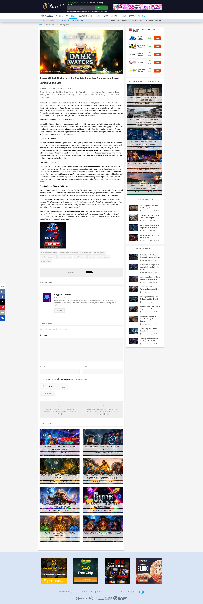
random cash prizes (48, 257)
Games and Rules (85, 16)
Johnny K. (55, 481)
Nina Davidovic (55, 510)
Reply (59, 310)
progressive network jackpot (99, 257)
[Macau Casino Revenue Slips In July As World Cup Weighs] (133, 279)
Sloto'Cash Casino (141, 46)
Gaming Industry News (110, 92)
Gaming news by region (152, 20)
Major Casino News (136, 20)
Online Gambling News (92, 95)
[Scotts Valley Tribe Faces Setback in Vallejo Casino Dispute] (133, 319)
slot (52, 166)
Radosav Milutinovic (49, 88)
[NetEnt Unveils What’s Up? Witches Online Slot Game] (103, 515)
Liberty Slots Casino (140, 38)
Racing (123, 16)
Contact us (100, 592)
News (73, 16)
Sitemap (135, 592)
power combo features (49, 252)
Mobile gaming (45, 95)
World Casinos (47, 16)
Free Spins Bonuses (59, 95)
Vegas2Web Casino (140, 70)
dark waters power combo (70, 252)
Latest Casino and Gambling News (55, 92)
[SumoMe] (2, 318)
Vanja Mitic (54, 452)
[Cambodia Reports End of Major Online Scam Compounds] (144, 106)
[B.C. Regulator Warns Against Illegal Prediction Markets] (144, 128)
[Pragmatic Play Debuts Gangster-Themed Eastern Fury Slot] (60, 429)
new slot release (65, 257)
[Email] (2, 312)
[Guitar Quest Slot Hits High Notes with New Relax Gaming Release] (103, 486)
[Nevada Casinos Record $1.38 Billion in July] (144, 151)
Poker (98, 16)
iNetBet (140, 62)
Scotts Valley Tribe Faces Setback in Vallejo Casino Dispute (148, 319)
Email (85, 366)
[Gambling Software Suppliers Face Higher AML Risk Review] (133, 341)
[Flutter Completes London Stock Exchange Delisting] (133, 331)
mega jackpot (46, 261)
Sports (114, 16)
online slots (87, 252)
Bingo (106, 16)
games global (99, 252)
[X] (2, 302)
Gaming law (115, 20)
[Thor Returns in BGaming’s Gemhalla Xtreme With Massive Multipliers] (60, 486)
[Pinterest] (2, 307)
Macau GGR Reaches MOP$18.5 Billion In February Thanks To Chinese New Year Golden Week (60, 412)
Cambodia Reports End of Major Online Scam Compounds (77, 21)
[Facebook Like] (2, 291)
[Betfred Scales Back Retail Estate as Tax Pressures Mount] (133, 257)
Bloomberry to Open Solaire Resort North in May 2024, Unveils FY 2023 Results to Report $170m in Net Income (102, 412)
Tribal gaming (125, 20)
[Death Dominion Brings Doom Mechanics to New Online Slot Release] (133, 267)
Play (157, 38)
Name (42, 366)
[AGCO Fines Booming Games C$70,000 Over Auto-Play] (103, 429)
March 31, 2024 (59, 297)
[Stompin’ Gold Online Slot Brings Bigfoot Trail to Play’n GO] (60, 458)
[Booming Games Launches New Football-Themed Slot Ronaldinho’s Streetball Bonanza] (103, 458)
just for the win (80, 257)
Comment (44, 335)
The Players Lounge (75, 95)
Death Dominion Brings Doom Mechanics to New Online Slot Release (149, 267)
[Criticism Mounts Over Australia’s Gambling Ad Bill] (133, 289)
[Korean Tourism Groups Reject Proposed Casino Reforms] (133, 309)
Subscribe (101, 8)
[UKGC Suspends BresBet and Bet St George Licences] (144, 84)
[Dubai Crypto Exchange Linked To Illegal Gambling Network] (133, 299)
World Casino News (76, 92)
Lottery (132, 16)
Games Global (81, 195)
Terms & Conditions (112, 592)
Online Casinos (62, 16)
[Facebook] (2, 296)
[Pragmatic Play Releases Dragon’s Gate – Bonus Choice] (60, 515)
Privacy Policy (125, 592)
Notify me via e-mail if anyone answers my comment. (64, 379)
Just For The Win (95, 195)
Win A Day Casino (140, 54)
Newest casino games (92, 92)
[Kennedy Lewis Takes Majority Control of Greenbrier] (144, 173)
